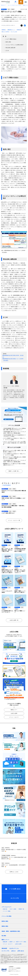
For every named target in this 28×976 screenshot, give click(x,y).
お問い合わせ (20, 950)
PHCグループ (3, 5)
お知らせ (13, 950)
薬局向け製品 (5, 921)
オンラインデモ (5, 950)
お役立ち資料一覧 (14, 620)
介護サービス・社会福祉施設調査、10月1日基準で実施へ (13, 865)
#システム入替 (14, 31)
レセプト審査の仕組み (11, 39)
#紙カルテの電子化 (5, 31)
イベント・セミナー (14, 717)
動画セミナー (14, 709)
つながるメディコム (14, 948)
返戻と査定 (8, 42)
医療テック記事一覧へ (14, 471)
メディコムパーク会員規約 (14, 968)
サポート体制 (13, 909)
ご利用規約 (10, 966)
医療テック (12, 941)
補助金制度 (4, 948)
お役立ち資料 (14, 713)
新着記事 (5, 941)
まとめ (7, 50)
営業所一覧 (21, 909)
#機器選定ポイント (11, 29)
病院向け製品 (5, 926)
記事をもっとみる (14, 871)
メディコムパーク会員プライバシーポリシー (14, 970)
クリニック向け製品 (6, 916)
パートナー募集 (6, 911)
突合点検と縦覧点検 (10, 47)
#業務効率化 (19, 29)
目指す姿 (5, 909)
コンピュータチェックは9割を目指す (14, 44)
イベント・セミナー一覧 (14, 520)
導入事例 (4, 935)
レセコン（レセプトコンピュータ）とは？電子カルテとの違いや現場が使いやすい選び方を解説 (14, 443)
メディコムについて (6, 906)
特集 (25, 941)
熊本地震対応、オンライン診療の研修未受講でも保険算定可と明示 (13, 858)
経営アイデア (19, 941)
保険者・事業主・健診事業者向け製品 (11, 931)
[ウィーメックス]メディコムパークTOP (14, 5)
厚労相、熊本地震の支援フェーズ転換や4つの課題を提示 (13, 850)
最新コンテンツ (5, 939)
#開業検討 (4, 29)
